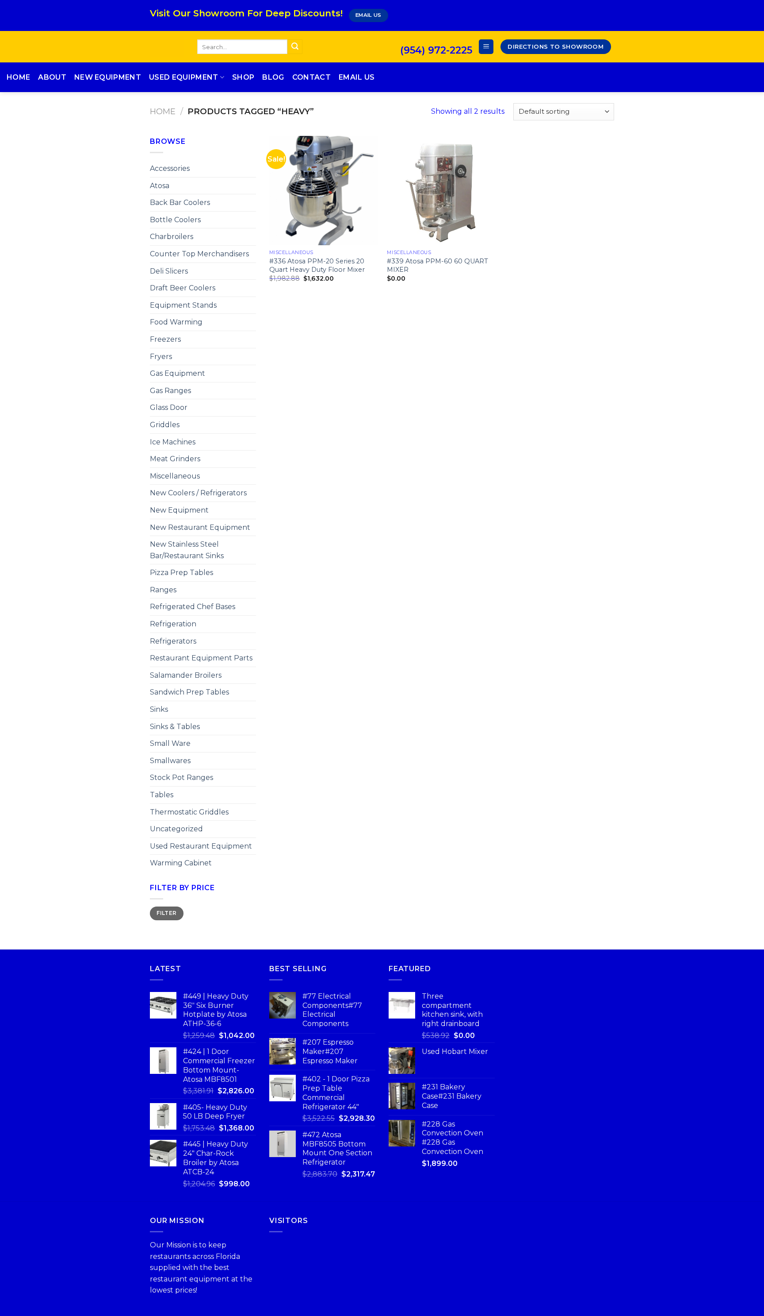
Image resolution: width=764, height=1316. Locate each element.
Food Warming (176, 322)
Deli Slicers (169, 271)
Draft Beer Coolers (182, 288)
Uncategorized (176, 829)
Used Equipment (183, 77)
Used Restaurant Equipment (201, 846)
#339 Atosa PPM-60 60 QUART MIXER (437, 265)
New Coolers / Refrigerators (198, 493)
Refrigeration (173, 624)
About (52, 77)
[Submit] (294, 46)
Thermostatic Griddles (189, 812)
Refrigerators (173, 641)
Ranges (163, 590)
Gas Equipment (177, 373)
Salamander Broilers (186, 675)
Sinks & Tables (175, 726)
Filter (166, 913)
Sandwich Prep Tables (189, 692)
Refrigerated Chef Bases (192, 606)
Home (18, 77)
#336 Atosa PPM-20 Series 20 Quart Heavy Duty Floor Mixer (317, 265)
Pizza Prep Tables (181, 572)
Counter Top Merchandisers (199, 254)
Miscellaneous (175, 476)
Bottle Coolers (175, 220)
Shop (243, 77)
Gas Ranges (170, 390)
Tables (161, 795)
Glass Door (168, 407)
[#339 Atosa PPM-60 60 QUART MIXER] (441, 190)
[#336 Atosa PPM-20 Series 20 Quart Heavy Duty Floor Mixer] (323, 190)
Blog (273, 77)
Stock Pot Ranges (181, 777)
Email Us (357, 77)
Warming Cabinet (181, 863)
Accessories (170, 168)
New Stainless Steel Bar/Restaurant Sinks (187, 550)
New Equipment (107, 77)
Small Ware (170, 743)
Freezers (165, 339)
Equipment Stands (183, 305)
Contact (311, 77)
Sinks (159, 709)
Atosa (159, 185)
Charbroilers (171, 236)
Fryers (161, 356)
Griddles (165, 425)
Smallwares (170, 760)
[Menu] (486, 46)
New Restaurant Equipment (200, 527)
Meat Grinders (175, 459)
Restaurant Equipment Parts (201, 658)
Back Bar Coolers (180, 202)
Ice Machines (172, 442)
